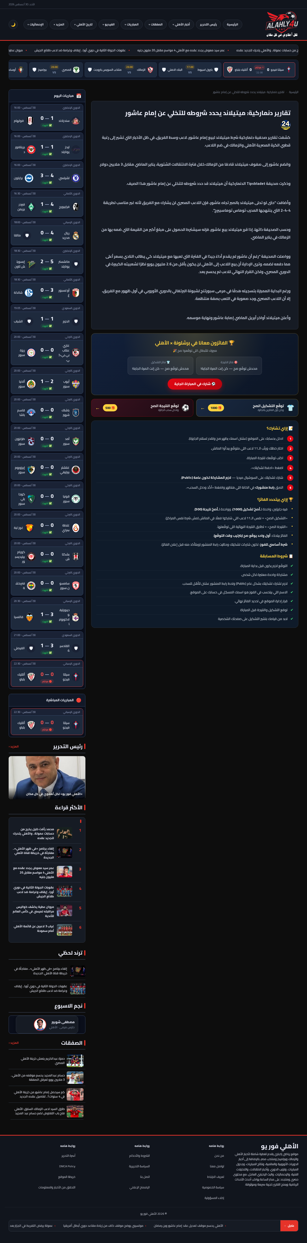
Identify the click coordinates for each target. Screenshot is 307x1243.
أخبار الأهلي (182, 24)
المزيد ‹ (14, 746)
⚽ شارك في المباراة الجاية (194, 384)
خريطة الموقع (66, 1176)
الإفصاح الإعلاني (140, 1187)
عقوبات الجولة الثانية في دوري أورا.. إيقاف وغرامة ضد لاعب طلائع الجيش (95, 50)
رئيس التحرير (208, 24)
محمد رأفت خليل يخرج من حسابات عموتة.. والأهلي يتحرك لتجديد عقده (33, 833)
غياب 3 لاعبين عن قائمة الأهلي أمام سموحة (34, 929)
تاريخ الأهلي (85, 24)
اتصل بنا (145, 1176)
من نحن (219, 1155)
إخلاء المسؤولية (214, 1198)
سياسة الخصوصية (213, 1187)
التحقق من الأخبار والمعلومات (56, 1187)
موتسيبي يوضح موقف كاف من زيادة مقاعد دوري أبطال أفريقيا (152, 1225)
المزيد (60, 24)
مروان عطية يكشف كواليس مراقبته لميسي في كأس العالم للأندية (33, 911)
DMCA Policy (67, 1166)
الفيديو (110, 24)
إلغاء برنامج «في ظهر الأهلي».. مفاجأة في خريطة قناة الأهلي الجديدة (33, 853)
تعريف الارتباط (215, 1176)
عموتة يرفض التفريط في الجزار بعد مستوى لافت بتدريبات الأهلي (62, 1225)
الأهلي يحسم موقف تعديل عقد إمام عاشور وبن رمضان (237, 1225)
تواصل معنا (217, 1166)
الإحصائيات (37, 24)
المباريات (133, 24)
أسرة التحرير (68, 1155)
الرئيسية (232, 24)
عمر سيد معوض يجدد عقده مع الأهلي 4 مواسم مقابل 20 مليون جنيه (196, 50)
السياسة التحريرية (139, 1166)
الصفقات (157, 24)
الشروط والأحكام (139, 1155)
